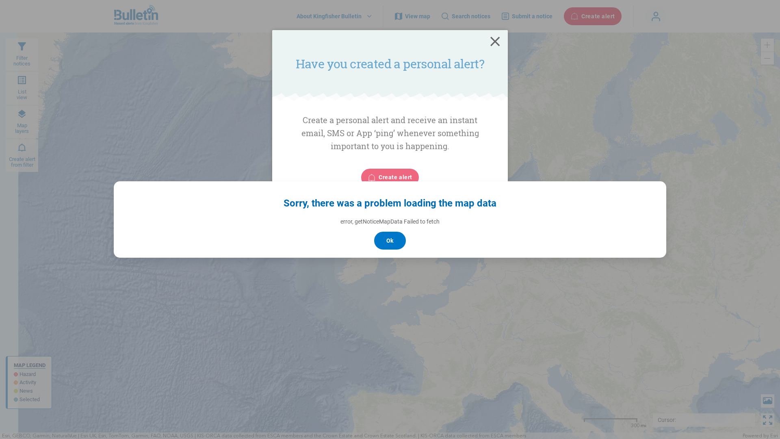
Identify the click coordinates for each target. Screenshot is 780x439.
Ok (390, 240)
